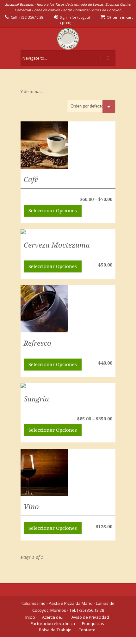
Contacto (87, 630)
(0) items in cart (120, 17)
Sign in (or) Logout (75, 17)
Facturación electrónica (53, 623)
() (65, 22)
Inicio (30, 617)
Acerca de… (53, 617)
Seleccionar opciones (52, 210)
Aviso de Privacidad (90, 617)
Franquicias (93, 623)
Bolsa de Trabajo (55, 630)
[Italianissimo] (68, 39)
